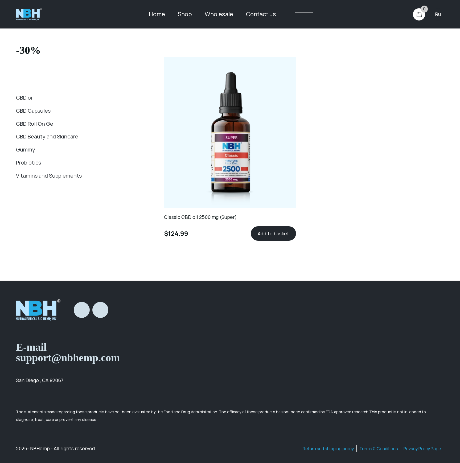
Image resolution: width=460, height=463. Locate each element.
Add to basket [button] (273, 233)
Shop (185, 14)
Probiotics (28, 162)
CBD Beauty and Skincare (47, 136)
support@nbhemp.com (68, 358)
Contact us (261, 14)
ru (438, 14)
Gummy (25, 149)
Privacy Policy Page (422, 449)
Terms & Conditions (378, 449)
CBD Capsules (33, 110)
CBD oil (25, 97)
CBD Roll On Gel (35, 123)
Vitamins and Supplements (49, 175)
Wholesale (219, 14)
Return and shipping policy (328, 449)
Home (157, 14)
